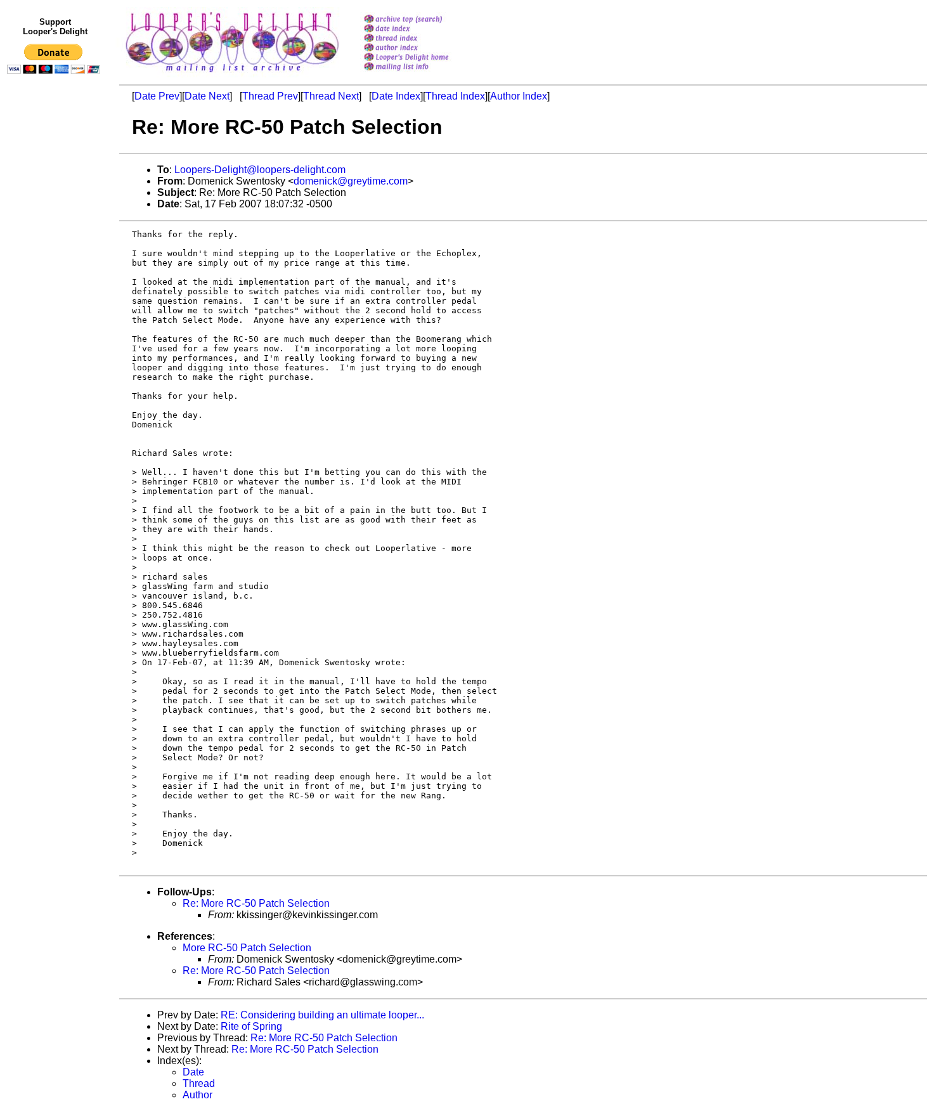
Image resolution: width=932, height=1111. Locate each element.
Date (193, 1072)
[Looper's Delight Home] (422, 58)
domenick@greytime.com (351, 181)
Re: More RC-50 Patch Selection (256, 903)
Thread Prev (270, 96)
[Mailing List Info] (422, 73)
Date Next (207, 96)
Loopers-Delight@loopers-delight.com (260, 169)
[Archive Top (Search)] (422, 20)
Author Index (518, 96)
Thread (199, 1083)
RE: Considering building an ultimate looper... (322, 1015)
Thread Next (331, 96)
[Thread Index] (422, 39)
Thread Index (455, 96)
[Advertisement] (56, 340)
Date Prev (156, 96)
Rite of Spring (251, 1026)
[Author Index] (422, 48)
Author (197, 1094)
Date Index (396, 96)
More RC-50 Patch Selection (247, 947)
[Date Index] (422, 29)
